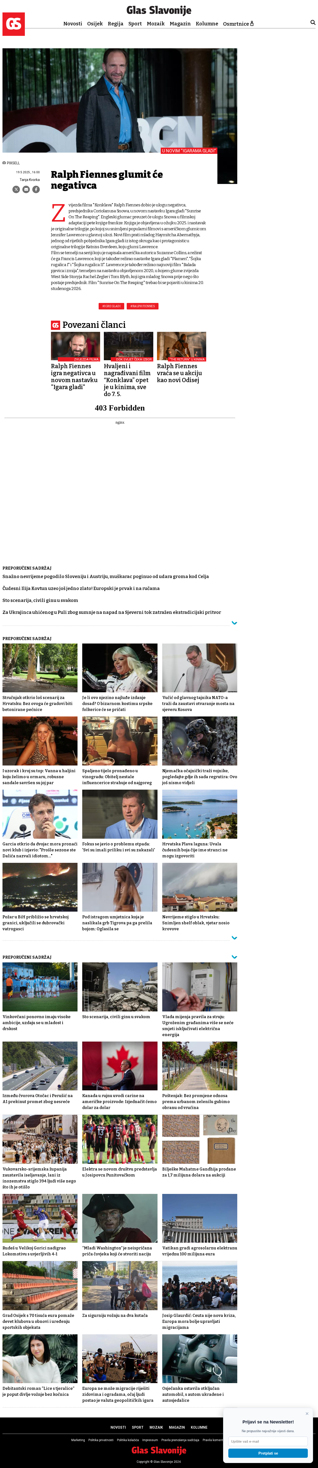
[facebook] (36, 189)
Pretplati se (268, 1453)
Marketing (78, 1440)
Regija (115, 24)
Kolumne (207, 24)
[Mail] (26, 189)
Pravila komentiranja (217, 1440)
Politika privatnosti (101, 1440)
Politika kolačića (128, 1440)
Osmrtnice (236, 24)
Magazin (180, 24)
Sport (135, 24)
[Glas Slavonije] (13, 33)
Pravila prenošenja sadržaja (180, 1440)
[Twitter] (16, 189)
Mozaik (156, 24)
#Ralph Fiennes (142, 306)
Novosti (72, 24)
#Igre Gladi (111, 306)
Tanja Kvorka (30, 180)
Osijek (95, 24)
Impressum (150, 1440)
